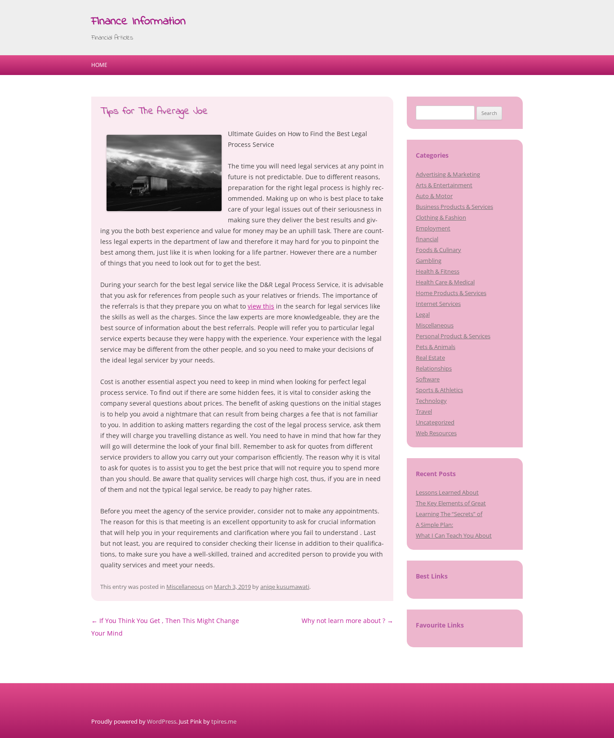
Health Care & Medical (445, 282)
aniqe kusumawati (284, 587)
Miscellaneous (185, 587)
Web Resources (436, 433)
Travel (424, 411)
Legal (423, 314)
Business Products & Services (454, 207)
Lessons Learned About (447, 492)
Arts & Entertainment (444, 185)
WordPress (161, 721)
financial (427, 239)
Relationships (434, 368)
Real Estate (430, 358)
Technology (431, 401)
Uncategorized (435, 422)
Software (428, 379)
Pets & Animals (435, 347)
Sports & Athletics (439, 390)
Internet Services (438, 304)
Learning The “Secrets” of (449, 514)
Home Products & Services (451, 293)
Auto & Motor (434, 196)
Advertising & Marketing (448, 174)
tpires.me (223, 721)
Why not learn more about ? (347, 620)
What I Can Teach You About (454, 535)
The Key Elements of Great (451, 503)
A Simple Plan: (434, 525)
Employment (433, 228)
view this (261, 306)
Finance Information (138, 21)
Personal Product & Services (453, 336)
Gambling (428, 260)
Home (99, 65)
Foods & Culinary (438, 250)
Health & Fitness (437, 271)
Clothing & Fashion (441, 217)
